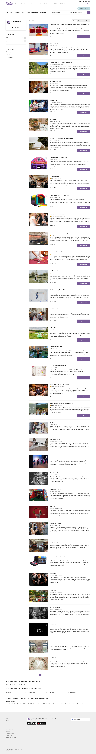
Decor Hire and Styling (22, 703)
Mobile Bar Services (32, 703)
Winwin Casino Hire (54, 472)
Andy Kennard (54, 100)
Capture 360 (53, 624)
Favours (79, 703)
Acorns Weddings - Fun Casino (59, 252)
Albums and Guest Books (11, 708)
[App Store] (31, 724)
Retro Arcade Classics (55, 439)
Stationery (84, 703)
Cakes (74, 703)
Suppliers (31, 4)
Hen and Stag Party (41, 708)
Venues (25, 4)
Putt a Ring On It (54, 328)
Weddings (8, 8)
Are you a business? (10, 733)
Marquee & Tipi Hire (44, 705)
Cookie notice (9, 725)
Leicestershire (9, 692)
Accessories (64, 705)
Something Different (42, 703)
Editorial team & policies (11, 737)
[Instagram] (59, 719)
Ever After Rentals (54, 657)
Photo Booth (52, 705)
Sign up (88, 3)
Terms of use (8, 720)
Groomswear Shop (73, 705)
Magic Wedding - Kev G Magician (59, 384)
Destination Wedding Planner (24, 708)
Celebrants (57, 708)
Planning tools (18, 4)
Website (64, 4)
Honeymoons (81, 705)
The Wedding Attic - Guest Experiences (61, 62)
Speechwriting (68, 703)
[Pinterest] (56, 719)
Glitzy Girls (52, 456)
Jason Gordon (54, 43)
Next (46, 675)
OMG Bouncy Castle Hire (56, 489)
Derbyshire (51, 692)
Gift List (56, 4)
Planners (58, 705)
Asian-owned (10, 57)
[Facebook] (50, 719)
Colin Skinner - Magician (55, 523)
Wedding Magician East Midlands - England (15, 685)
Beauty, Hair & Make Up (10, 703)
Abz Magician (53, 422)
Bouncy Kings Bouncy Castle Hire (59, 195)
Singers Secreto (54, 176)
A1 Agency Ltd (54, 309)
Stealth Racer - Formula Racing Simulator (62, 233)
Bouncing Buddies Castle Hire (58, 157)
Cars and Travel (34, 705)
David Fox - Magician (55, 607)
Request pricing (83, 37)
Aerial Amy (52, 506)
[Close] (24, 21)
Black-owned (10, 54)
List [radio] (75, 20)
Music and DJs (61, 703)
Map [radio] (88, 20)
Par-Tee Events (54, 271)
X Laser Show (53, 590)
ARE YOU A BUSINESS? (85, 1)
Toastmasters (50, 708)
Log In (84, 3)
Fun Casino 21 (53, 540)
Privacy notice (8, 724)
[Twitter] (53, 719)
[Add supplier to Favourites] (46, 25)
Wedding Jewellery (76, 708)
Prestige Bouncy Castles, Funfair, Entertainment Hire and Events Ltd (69, 24)
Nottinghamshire (31, 692)
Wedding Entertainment (16, 8)
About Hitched (9, 735)
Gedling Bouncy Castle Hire (58, 290)
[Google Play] (41, 724)
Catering (7, 705)
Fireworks (34, 708)
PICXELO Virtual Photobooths (58, 365)
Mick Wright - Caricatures (57, 214)
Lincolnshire (73, 692)
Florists (12, 705)
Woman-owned (11, 49)
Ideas (41, 4)
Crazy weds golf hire (56, 346)
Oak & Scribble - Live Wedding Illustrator (61, 403)
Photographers (19, 705)
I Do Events (52, 641)
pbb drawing (53, 119)
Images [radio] (81, 20)
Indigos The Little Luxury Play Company (61, 138)
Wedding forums (48, 4)
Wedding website (9, 742)
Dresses (37, 4)
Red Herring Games (55, 81)
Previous (33, 675)
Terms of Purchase (9, 722)
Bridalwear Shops (52, 703)
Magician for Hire (54, 573)
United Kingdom (77, 719)
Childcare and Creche (65, 708)
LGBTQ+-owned (11, 52)
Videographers (27, 705)
